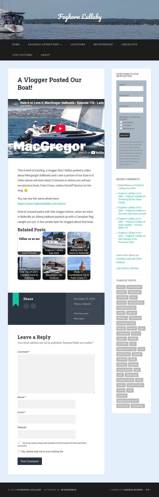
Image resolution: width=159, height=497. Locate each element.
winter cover (123, 406)
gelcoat (121, 328)
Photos (77, 304)
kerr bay (136, 333)
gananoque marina (126, 323)
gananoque (135, 318)
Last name (124, 106)
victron (121, 390)
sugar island (131, 375)
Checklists (129, 44)
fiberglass (122, 318)
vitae (130, 390)
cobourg (121, 303)
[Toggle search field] (146, 55)
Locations (77, 44)
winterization (137, 406)
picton (132, 359)
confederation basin (126, 308)
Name (22, 397)
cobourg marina (136, 303)
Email (21, 412)
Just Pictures (22, 55)
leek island (122, 344)
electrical (131, 313)
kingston (121, 339)
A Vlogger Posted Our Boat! (50, 83)
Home (16, 44)
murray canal (123, 354)
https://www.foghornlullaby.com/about (41, 203)
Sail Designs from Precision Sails (127, 241)
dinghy (121, 313)
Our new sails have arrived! (132, 213)
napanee (137, 354)
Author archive (26, 306)
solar (120, 375)
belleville (121, 292)
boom (133, 297)
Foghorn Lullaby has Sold (131, 187)
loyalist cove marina (126, 349)
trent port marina (135, 385)
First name (124, 95)
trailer (139, 380)
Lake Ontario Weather (127, 268)
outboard (122, 359)
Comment (24, 352)
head (142, 328)
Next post (79, 318)
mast (141, 349)
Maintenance (103, 44)
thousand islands (125, 380)
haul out (131, 328)
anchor (121, 287)
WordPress (68, 489)
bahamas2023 (134, 287)
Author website (33, 306)
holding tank (123, 333)
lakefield (132, 339)
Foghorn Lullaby (80, 16)
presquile (122, 364)
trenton (121, 385)
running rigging (124, 370)
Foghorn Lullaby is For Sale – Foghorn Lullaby (130, 195)
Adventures (128, 122)
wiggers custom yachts (127, 401)
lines (133, 344)
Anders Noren (133, 489)
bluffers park (134, 292)
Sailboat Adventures (43, 44)
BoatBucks (122, 297)
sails (137, 370)
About (45, 55)
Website (87, 304)
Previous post (81, 313)
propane (133, 364)
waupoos (122, 396)
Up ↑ (148, 489)
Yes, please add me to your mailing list (42, 451)
